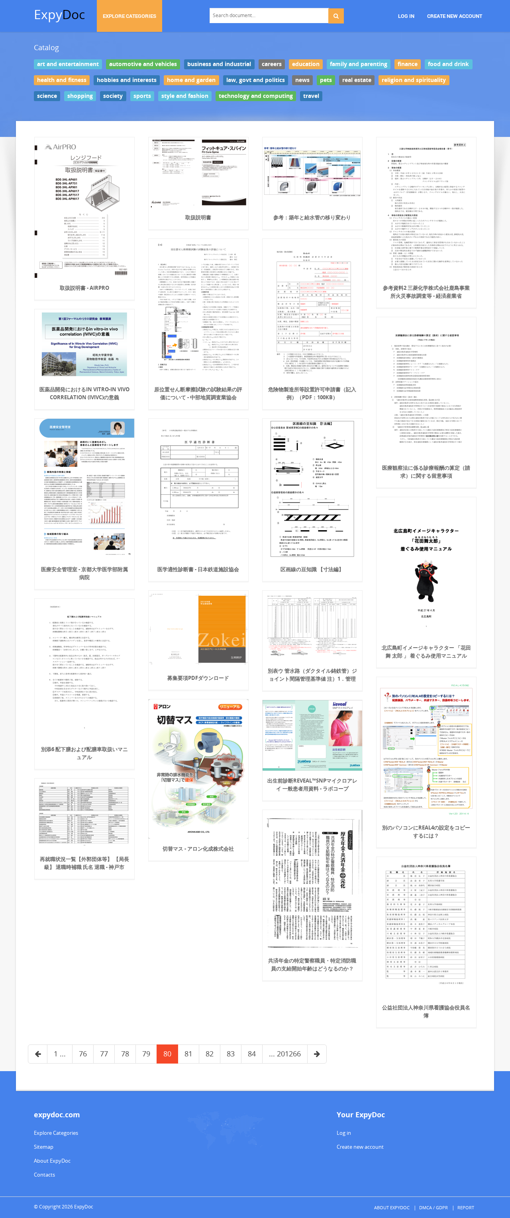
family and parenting (358, 64)
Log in (344, 1132)
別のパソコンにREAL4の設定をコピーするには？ (426, 831)
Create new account (360, 1146)
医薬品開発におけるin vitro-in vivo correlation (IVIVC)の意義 (84, 393)
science (47, 96)
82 (210, 1053)
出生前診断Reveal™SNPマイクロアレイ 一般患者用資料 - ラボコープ (312, 784)
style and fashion (184, 96)
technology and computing (256, 96)
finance (408, 64)
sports (142, 96)
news (302, 80)
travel (311, 96)
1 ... (60, 1053)
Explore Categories (56, 1132)
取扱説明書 (198, 217)
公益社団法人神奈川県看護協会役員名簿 (426, 1011)
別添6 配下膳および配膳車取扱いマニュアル (84, 753)
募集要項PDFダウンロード (198, 677)
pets (326, 80)
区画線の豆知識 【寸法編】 (312, 569)
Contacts (44, 1174)
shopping (80, 96)
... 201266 (285, 1053)
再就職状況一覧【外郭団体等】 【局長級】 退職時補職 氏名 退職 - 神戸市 (84, 863)
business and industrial (219, 64)
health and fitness (61, 80)
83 (231, 1053)
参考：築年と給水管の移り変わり (312, 217)
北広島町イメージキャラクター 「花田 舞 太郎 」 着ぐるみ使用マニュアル (426, 651)
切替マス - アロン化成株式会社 (198, 848)
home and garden (191, 80)
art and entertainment (68, 64)
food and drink (448, 64)
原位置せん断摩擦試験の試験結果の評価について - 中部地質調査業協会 (198, 393)
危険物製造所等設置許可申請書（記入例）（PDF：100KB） (312, 393)
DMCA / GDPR (433, 1207)
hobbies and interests (127, 80)
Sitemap (43, 1146)
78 (125, 1053)
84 (252, 1053)
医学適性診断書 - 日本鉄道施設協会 (198, 569)
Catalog (46, 47)
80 (167, 1053)
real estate (356, 80)
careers (272, 64)
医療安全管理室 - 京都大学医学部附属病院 (84, 573)
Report (465, 1207)
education (306, 64)
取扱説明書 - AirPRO (84, 287)
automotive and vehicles (143, 64)
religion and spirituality (414, 80)
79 (146, 1053)
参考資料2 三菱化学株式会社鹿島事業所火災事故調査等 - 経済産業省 (426, 291)
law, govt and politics (255, 80)
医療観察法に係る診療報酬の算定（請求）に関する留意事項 (426, 471)
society (113, 96)
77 (104, 1053)
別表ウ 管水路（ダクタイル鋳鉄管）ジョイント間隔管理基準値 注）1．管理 (312, 674)
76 (83, 1053)
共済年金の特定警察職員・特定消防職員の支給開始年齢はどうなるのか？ (312, 964)
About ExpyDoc (52, 1160)
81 (188, 1053)
